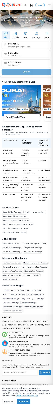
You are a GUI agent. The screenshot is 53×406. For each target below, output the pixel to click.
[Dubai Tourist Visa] (21, 100)
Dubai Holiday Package (12, 212)
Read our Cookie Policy (27, 395)
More (47, 37)
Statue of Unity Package (33, 307)
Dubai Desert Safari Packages (14, 232)
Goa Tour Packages (34, 290)
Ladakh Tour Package (35, 294)
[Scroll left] (3, 34)
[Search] (25, 5)
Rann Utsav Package (11, 298)
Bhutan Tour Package (31, 275)
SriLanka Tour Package (12, 275)
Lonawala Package (28, 303)
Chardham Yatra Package (13, 290)
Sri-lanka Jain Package (12, 252)
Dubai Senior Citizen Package (14, 216)
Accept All (23, 401)
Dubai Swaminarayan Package (15, 228)
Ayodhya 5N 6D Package (12, 307)
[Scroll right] (50, 34)
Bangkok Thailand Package (14, 267)
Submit (46, 372)
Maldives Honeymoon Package (35, 263)
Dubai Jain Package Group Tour (33, 244)
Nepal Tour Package (10, 279)
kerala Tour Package (11, 303)
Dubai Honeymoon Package (34, 212)
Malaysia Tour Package (33, 271)
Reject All (8, 401)
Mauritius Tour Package (12, 263)
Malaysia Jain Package (12, 248)
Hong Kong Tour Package (37, 267)
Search (26, 71)
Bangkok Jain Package (33, 248)
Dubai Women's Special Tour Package (18, 224)
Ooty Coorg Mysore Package (32, 298)
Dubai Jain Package (11, 244)
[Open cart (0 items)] (31, 5)
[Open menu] (48, 5)
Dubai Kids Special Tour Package (16, 220)
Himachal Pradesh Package (14, 294)
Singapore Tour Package (12, 271)
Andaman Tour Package (12, 311)
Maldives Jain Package (33, 252)
